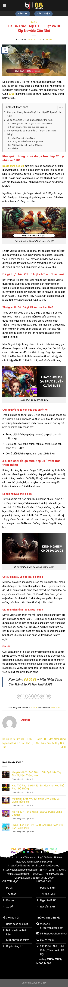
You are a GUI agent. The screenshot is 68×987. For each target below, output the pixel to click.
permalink (55, 707)
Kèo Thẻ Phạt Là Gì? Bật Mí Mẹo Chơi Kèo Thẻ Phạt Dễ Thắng (38, 787)
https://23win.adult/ (27, 861)
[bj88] (34, 5)
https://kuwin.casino (18, 873)
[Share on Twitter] (31, 696)
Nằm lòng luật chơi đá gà (23, 138)
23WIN (43, 869)
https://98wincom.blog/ (29, 857)
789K (44, 877)
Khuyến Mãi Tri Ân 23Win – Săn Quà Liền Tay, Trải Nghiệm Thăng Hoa (37, 774)
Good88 (35, 877)
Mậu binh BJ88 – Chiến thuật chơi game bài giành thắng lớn (36, 800)
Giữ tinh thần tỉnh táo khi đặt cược (27, 145)
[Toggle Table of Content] (58, 107)
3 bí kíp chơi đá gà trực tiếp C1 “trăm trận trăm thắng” (31, 132)
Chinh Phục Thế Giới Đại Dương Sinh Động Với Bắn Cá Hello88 (37, 827)
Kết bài (15, 148)
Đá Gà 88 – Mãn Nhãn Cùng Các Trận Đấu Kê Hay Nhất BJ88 (51, 743)
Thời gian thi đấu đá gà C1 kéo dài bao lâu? (32, 123)
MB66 (50, 959)
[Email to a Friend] (37, 696)
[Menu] (4, 5)
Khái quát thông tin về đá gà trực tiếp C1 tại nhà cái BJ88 (33, 114)
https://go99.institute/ (21, 865)
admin (49, 40)
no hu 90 (50, 873)
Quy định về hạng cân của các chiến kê (29, 127)
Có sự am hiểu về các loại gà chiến (27, 141)
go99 (36, 873)
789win (48, 857)
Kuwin (26, 877)
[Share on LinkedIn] (48, 696)
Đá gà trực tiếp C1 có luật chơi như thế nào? (29, 120)
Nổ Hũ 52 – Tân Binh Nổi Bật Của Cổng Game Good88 (37, 813)
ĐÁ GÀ (34, 22)
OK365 (18, 877)
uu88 (51, 869)
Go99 (51, 877)
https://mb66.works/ (48, 865)
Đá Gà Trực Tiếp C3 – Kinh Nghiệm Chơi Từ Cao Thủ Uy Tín (18, 743)
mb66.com (46, 861)
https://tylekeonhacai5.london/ (20, 869)
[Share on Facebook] (25, 696)
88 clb (59, 873)
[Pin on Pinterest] (42, 696)
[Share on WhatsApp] (19, 696)
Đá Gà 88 (30, 679)
